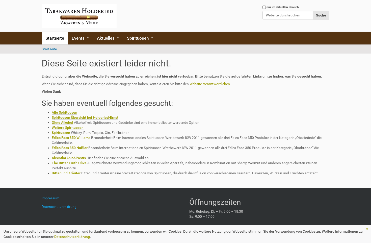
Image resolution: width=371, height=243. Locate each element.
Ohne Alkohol (62, 122)
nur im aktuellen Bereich (283, 7)
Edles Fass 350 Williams (71, 138)
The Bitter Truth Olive (69, 163)
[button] (89, 38)
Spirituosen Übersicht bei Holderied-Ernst (85, 117)
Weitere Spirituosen (68, 128)
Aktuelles (106, 38)
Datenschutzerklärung (72, 237)
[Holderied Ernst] (79, 16)
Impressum (52, 198)
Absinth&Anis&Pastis (69, 158)
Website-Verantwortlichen (210, 84)
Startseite (54, 38)
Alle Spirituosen (64, 112)
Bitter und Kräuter (66, 173)
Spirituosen (138, 38)
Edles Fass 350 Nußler (70, 148)
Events (78, 38)
